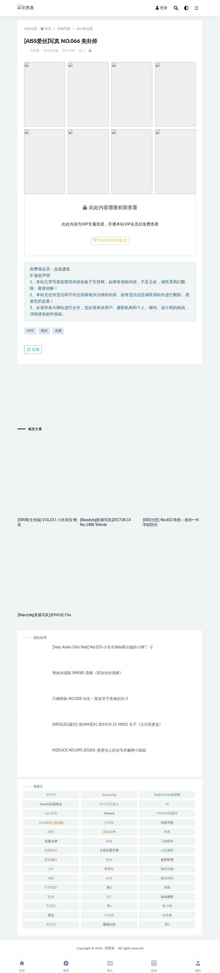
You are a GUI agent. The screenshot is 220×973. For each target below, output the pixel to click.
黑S (167, 924)
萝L (109, 905)
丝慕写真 (167, 822)
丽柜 (51, 831)
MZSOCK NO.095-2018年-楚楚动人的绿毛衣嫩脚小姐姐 (99, 750)
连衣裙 (167, 915)
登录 (163, 8)
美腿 (58, 331)
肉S (109, 896)
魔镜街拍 (109, 924)
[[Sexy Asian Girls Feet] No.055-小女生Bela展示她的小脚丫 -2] (36, 658)
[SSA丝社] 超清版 (51, 822)
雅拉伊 (51, 924)
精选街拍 (167, 878)
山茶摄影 (167, 850)
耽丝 (51, 896)
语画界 (109, 915)
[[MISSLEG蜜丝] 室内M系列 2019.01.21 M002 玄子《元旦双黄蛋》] (36, 735)
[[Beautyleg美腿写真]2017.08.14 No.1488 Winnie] (110, 465)
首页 (48, 28)
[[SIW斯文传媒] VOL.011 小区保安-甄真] (47, 465)
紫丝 (44, 331)
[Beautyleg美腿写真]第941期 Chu (44, 615)
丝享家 (109, 822)
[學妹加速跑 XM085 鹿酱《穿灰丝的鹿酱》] (36, 684)
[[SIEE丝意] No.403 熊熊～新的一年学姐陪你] (173, 465)
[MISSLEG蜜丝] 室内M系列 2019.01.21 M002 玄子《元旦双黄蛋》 (107, 725)
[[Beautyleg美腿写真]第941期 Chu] (47, 560)
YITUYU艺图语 (167, 813)
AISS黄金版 (84, 28)
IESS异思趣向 (109, 804)
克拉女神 (109, 831)
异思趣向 (51, 859)
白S (51, 878)
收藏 (35, 349)
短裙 (109, 878)
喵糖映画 (51, 850)
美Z (109, 887)
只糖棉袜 (167, 841)
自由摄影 (167, 896)
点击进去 (62, 269)
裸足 (51, 915)
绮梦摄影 (51, 887)
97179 (51, 794)
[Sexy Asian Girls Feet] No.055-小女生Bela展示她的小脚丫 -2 (102, 647)
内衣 (167, 831)
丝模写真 (63, 28)
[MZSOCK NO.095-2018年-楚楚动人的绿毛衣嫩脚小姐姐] (36, 761)
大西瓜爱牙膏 (109, 850)
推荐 (66, 970)
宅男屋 (34, 50)
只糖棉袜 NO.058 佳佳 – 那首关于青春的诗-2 (90, 699)
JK (167, 804)
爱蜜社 (109, 868)
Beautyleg (109, 794)
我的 (198, 970)
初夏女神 (51, 841)
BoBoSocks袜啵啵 (167, 794)
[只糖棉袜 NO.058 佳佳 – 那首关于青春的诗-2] (36, 709)
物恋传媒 (167, 868)
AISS (30, 331)
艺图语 (51, 905)
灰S (51, 868)
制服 (109, 841)
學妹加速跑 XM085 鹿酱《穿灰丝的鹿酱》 (87, 673)
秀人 (110, 970)
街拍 (154, 970)
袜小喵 (167, 905)
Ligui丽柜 (51, 813)
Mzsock (109, 813)
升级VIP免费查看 (112, 240)
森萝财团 (167, 859)
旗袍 (109, 859)
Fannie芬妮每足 (51, 804)
